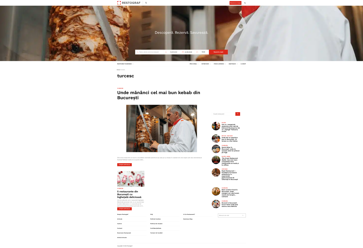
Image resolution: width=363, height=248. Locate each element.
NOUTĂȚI (224, 122)
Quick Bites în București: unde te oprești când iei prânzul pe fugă (230, 149)
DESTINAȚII (232, 64)
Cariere (119, 223)
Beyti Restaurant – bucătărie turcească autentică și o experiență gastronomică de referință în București (230, 175)
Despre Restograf (122, 214)
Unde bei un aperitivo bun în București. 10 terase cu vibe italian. (230, 139)
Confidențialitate (155, 228)
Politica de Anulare (156, 223)
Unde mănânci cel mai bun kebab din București (158, 95)
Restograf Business (124, 64)
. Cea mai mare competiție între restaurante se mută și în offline (230, 161)
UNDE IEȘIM (230, 135)
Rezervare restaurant (124, 233)
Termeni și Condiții (156, 233)
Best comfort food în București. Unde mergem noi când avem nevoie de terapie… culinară (230, 193)
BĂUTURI (224, 135)
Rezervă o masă (218, 52)
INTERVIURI (205, 64)
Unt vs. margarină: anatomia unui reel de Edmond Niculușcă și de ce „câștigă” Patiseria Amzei (231, 128)
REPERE (228, 156)
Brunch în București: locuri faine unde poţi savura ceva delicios (230, 204)
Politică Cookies (155, 219)
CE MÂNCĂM (120, 88)
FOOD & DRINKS (219, 64)
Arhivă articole (122, 237)
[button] (245, 3)
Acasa (118, 69)
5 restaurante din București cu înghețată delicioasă (129, 194)
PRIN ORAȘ (193, 64)
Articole (119, 219)
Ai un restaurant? (189, 214)
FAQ (151, 214)
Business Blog (187, 219)
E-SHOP (243, 64)
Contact (119, 228)
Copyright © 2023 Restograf (124, 245)
